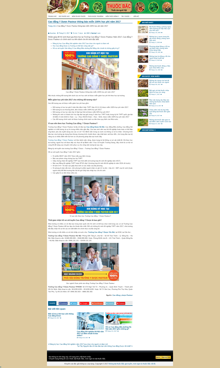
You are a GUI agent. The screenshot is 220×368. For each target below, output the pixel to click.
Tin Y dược (125, 16)
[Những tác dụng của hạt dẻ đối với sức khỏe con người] (143, 87)
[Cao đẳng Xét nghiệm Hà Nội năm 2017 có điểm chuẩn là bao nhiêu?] (90, 329)
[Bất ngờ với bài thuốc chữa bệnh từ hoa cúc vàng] (143, 96)
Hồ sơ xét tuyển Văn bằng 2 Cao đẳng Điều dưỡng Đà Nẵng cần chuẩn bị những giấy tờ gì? (86, 48)
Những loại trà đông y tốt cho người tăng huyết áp (159, 57)
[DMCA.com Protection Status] (163, 358)
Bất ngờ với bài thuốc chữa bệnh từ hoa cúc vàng (159, 91)
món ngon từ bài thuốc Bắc (95, 359)
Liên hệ (136, 16)
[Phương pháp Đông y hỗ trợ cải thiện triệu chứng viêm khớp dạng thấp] (143, 52)
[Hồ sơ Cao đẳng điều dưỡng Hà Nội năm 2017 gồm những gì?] (119, 324)
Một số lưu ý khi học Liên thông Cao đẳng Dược (61, 315)
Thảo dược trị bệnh (95, 16)
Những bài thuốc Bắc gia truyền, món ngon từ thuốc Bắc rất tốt (132, 364)
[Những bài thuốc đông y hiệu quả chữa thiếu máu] (143, 72)
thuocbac (53, 33)
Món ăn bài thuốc (79, 16)
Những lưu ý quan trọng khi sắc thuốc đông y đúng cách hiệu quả (159, 38)
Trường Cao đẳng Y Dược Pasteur (60, 140)
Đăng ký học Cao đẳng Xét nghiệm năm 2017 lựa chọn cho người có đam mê (81, 43)
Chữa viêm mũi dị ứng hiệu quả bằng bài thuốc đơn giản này (159, 111)
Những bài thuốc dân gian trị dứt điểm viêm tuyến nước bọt (160, 120)
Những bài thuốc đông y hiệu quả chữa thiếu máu (159, 67)
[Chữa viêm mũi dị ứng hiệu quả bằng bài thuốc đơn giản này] (143, 116)
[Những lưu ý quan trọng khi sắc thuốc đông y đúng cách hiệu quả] (143, 42)
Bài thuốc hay (64, 16)
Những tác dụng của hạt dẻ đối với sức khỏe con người (159, 81)
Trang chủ (52, 16)
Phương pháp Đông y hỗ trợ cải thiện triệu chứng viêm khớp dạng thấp (159, 48)
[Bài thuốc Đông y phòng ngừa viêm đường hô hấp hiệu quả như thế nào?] (143, 33)
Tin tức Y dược (78, 33)
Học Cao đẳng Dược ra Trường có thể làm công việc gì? (73, 46)
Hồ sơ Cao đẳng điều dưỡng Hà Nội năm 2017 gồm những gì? (118, 328)
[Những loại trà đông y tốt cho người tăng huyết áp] (143, 62)
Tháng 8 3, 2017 (64, 33)
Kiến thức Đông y (112, 16)
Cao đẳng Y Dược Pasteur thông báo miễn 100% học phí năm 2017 (84, 21)
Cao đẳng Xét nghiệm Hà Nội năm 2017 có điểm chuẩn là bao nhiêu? (90, 333)
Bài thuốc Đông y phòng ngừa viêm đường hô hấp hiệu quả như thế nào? (160, 28)
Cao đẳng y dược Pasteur (123, 295)
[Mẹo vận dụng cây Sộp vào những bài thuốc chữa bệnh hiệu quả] (143, 105)
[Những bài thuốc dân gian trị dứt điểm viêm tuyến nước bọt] (143, 125)
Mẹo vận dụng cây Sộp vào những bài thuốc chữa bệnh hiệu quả (159, 101)
